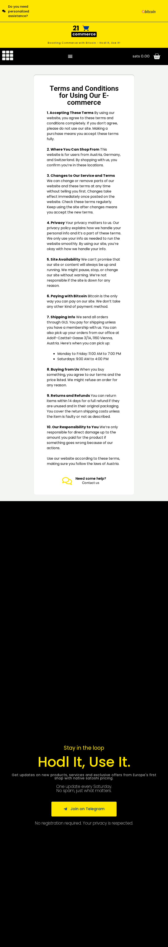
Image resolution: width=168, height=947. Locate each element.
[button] (70, 56)
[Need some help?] (67, 481)
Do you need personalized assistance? (18, 11)
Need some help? (90, 478)
